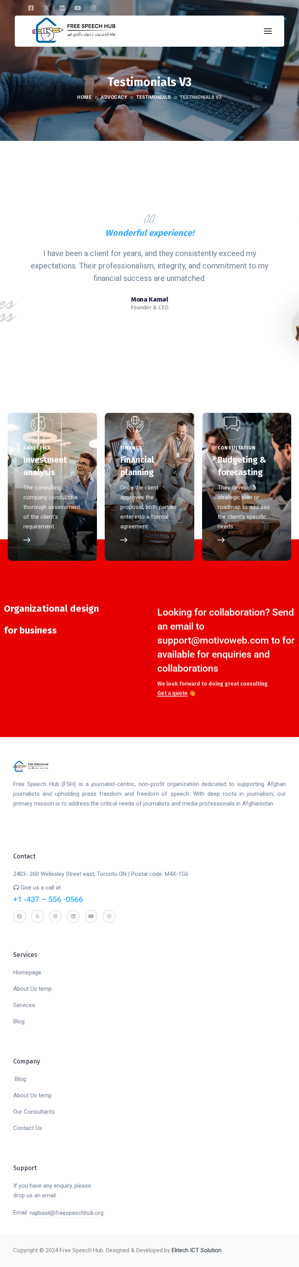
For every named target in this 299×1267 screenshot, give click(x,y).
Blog (19, 1021)
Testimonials (153, 97)
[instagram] (93, 8)
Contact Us (27, 1128)
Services (24, 1005)
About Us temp (32, 988)
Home (84, 97)
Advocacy (114, 97)
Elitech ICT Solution (197, 1250)
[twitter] (46, 8)
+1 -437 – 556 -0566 (48, 899)
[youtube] (77, 8)
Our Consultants (34, 1111)
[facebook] (31, 8)
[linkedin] (62, 8)
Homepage (27, 972)
